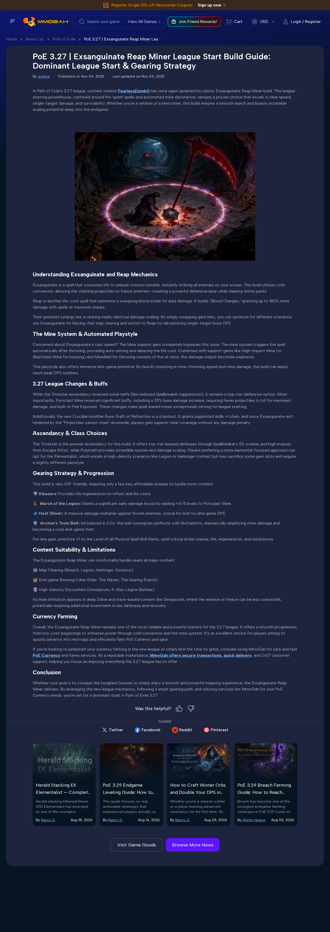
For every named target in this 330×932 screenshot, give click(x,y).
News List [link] (35, 39)
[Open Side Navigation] (12, 21)
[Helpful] (179, 708)
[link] (29, 21)
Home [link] (11, 39)
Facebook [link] (151, 729)
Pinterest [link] (219, 729)
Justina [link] (44, 76)
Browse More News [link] (192, 845)
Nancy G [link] (48, 820)
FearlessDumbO (134, 90)
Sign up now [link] (209, 5)
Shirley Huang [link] (254, 820)
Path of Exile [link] (64, 39)
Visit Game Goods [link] (136, 845)
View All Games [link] (142, 21)
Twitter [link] (116, 729)
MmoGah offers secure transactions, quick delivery (201, 655)
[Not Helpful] (191, 708)
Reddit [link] (185, 729)
